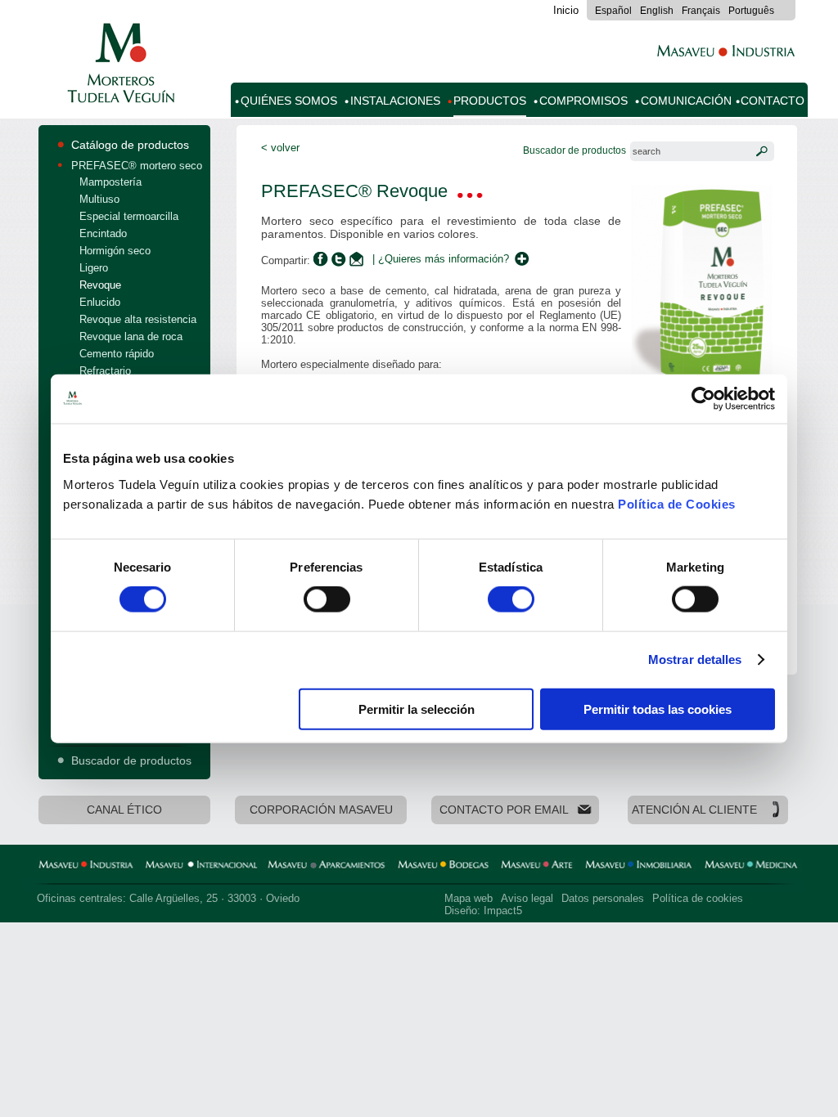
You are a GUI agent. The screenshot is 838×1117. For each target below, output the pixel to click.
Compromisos (583, 101)
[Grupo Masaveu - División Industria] (85, 867)
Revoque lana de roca (130, 336)
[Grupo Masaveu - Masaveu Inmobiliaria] (638, 867)
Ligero (93, 268)
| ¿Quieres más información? (440, 259)
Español (613, 11)
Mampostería (110, 182)
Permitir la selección (416, 709)
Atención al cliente (694, 810)
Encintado (103, 233)
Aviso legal (527, 898)
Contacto (772, 101)
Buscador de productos (131, 760)
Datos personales (602, 898)
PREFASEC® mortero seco (136, 165)
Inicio (566, 10)
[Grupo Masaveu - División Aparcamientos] (327, 867)
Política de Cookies (677, 503)
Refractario (105, 371)
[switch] (327, 599)
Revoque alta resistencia (137, 319)
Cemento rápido (116, 354)
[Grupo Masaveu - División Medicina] (751, 867)
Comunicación (686, 101)
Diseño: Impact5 (483, 910)
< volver (280, 147)
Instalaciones (395, 101)
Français (701, 11)
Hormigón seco (115, 250)
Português (751, 11)
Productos (489, 101)
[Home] (118, 94)
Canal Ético (124, 810)
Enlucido (99, 302)
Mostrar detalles (695, 659)
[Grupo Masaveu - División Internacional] (200, 867)
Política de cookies (697, 898)
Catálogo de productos (130, 144)
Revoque (100, 285)
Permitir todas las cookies (657, 709)
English (657, 11)
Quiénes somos (289, 101)
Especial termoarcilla (128, 216)
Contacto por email (504, 810)
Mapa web (468, 898)
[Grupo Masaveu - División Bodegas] (443, 867)
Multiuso (99, 199)
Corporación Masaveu (321, 810)
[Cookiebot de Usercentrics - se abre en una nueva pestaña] (703, 399)
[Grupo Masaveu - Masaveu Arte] (537, 867)
